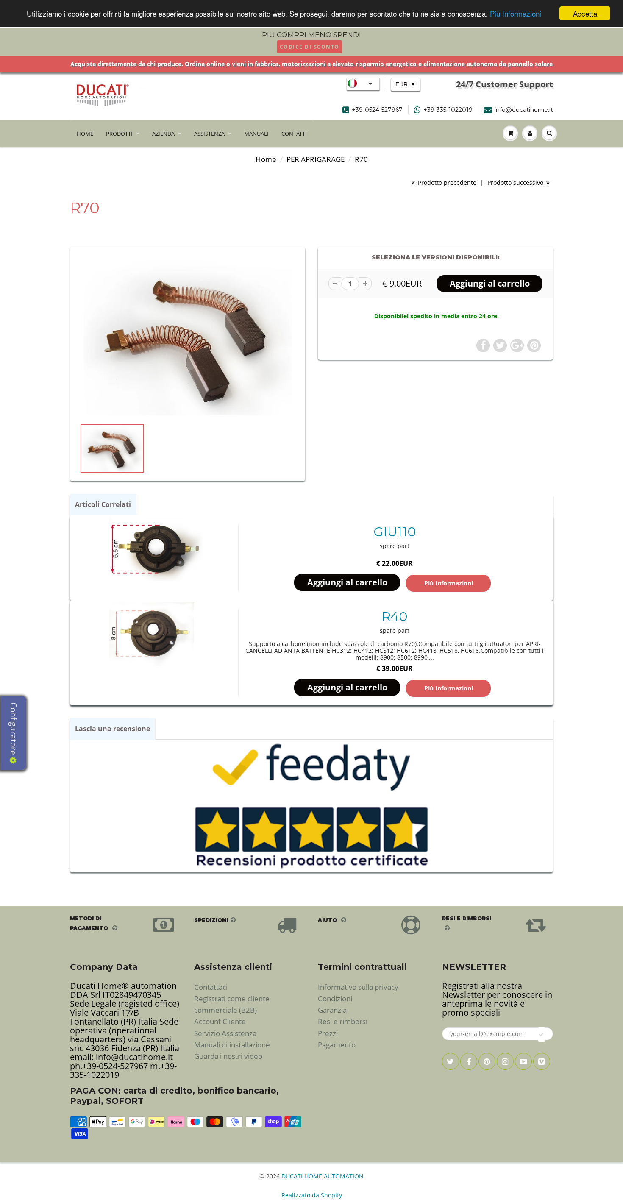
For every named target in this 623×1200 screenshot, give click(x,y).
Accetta (585, 13)
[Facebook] (468, 1061)
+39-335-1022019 (448, 110)
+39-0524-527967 (377, 110)
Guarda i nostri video (228, 1056)
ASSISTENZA (209, 133)
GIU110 (394, 532)
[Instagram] (505, 1061)
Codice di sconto (309, 46)
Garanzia (332, 1010)
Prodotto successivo (516, 182)
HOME (85, 133)
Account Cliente (220, 1021)
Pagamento (337, 1045)
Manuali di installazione (232, 1045)
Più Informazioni (515, 13)
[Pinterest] (486, 1061)
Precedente (49, 457)
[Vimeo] (541, 1061)
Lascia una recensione (112, 728)
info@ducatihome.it (524, 110)
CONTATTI (294, 133)
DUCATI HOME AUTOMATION (322, 1176)
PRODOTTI (119, 133)
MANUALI (256, 133)
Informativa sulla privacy (358, 987)
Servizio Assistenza (225, 1033)
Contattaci (211, 987)
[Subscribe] (541, 1034)
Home (266, 159)
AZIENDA (163, 133)
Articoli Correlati (103, 504)
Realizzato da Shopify (311, 1195)
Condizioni (335, 998)
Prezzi (328, 1033)
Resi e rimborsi (342, 1021)
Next (327, 457)
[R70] (188, 337)
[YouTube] (523, 1061)
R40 (395, 616)
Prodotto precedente (446, 182)
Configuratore (13, 729)
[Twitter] (450, 1061)
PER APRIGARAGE (315, 159)
